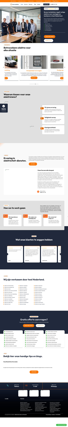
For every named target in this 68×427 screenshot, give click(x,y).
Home (22, 4)
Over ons (26, 4)
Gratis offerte (46, 4)
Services (30, 4)
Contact (38, 4)
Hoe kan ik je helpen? (62, 424)
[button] (3, 67)
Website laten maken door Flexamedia (21, 414)
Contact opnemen (35, 384)
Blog (35, 4)
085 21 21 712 (54, 4)
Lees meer (4, 77)
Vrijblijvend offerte (49, 36)
